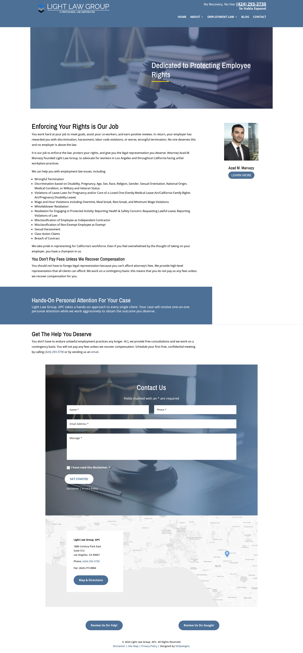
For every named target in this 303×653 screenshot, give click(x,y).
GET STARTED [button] (79, 479)
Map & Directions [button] (91, 580)
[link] (75, 13)
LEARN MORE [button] (241, 175)
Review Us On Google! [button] (199, 625)
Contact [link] (259, 17)
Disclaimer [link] (73, 488)
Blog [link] (245, 17)
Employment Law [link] (220, 17)
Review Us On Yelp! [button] (104, 625)
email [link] (94, 352)
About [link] (195, 17)
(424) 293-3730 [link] (251, 4)
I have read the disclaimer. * (90, 467)
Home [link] (182, 17)
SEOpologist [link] (182, 646)
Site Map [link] (133, 646)
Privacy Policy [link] (90, 488)
